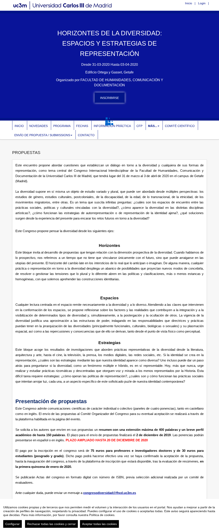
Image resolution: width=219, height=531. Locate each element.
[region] (109, 515)
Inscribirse (109, 98)
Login (202, 3)
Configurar (12, 524)
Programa (62, 126)
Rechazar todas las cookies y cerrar (51, 524)
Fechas (82, 126)
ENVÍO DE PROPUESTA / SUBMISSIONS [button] (42, 135)
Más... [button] (152, 126)
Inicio (188, 3)
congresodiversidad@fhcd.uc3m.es (109, 493)
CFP (139, 126)
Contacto (86, 135)
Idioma (176, 3)
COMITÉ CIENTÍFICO (180, 126)
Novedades (38, 126)
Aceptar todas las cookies (99, 524)
